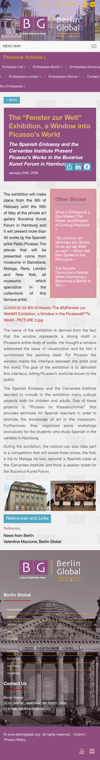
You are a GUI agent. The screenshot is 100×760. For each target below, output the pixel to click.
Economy (14, 659)
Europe (12, 639)
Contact (45, 4)
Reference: (12, 528)
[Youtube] (85, 4)
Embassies (15, 610)
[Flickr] (92, 4)
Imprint (79, 734)
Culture (13, 651)
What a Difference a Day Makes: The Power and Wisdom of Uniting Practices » (72, 221)
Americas (14, 624)
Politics (13, 666)
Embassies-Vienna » (64, 76)
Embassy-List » (13, 67)
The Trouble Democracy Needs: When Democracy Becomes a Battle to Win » (73, 277)
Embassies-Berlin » (47, 67)
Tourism (13, 673)
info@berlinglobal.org (34, 709)
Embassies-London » (25, 76)
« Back (12, 100)
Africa (12, 617)
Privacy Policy (14, 740)
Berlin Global (66, 4)
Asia (10, 632)
